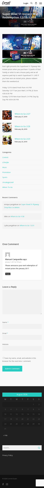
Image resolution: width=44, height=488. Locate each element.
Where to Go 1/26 (17, 216)
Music (4, 167)
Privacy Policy (7, 455)
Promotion (6, 172)
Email (5, 333)
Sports (4, 177)
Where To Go (7, 187)
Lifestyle (5, 162)
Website (5, 344)
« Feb (5, 435)
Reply (8, 274)
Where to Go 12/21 (27, 225)
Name (5, 322)
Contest (5, 157)
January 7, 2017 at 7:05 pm (13, 262)
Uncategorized (7, 182)
